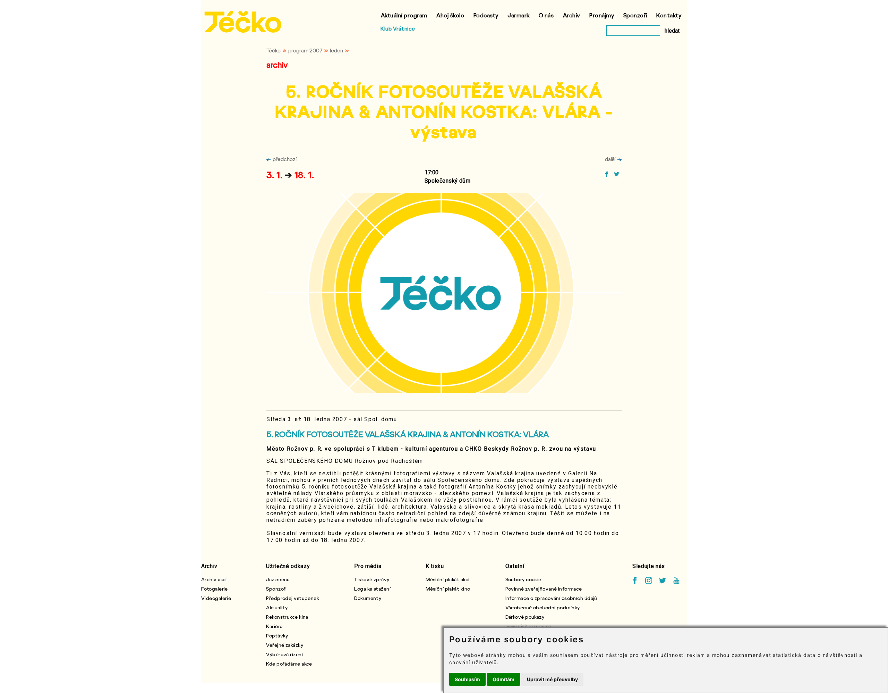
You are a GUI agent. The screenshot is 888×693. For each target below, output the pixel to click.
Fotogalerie (214, 589)
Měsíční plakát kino (448, 589)
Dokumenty (367, 598)
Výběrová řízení (284, 654)
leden (336, 50)
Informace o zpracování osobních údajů (551, 598)
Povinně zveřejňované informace (543, 589)
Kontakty (668, 15)
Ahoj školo (450, 15)
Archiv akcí (214, 579)
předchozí (285, 159)
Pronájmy (601, 15)
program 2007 (305, 50)
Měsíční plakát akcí (447, 579)
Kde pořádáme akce (289, 664)
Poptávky (277, 635)
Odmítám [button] (503, 679)
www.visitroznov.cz (528, 626)
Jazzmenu (278, 579)
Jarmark (518, 15)
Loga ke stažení (372, 589)
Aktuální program (404, 15)
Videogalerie (216, 598)
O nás (546, 15)
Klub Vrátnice (398, 28)
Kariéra (274, 626)
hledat (672, 30)
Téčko (273, 50)
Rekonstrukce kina (287, 617)
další (610, 159)
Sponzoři (635, 15)
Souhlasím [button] (467, 679)
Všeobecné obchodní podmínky (542, 607)
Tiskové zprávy (371, 579)
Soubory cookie (523, 579)
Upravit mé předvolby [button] (552, 679)
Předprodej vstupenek (292, 598)
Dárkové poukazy (525, 617)
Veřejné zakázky (284, 645)
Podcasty (485, 15)
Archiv (571, 15)
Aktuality (277, 607)
